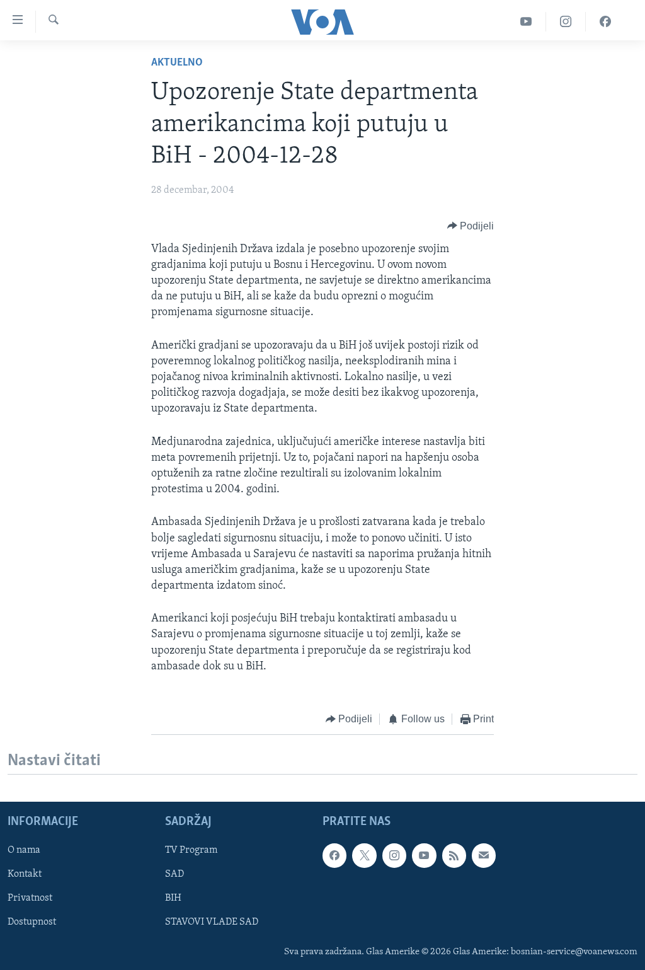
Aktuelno (177, 63)
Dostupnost (32, 923)
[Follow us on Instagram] (394, 856)
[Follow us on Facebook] (334, 856)
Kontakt (25, 875)
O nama (24, 851)
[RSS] (454, 856)
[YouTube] (526, 22)
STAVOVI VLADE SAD (211, 923)
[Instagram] (566, 22)
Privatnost (30, 899)
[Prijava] (484, 856)
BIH (173, 899)
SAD (174, 875)
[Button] (470, 226)
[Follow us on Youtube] (424, 856)
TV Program (191, 851)
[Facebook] (605, 22)
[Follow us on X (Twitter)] (364, 856)
